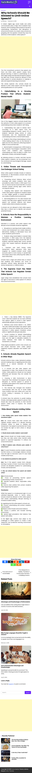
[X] (10, 561)
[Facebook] (5, 561)
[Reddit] (16, 561)
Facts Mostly (15, 769)
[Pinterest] (27, 561)
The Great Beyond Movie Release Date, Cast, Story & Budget (20, 740)
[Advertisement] (16, 52)
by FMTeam (4, 21)
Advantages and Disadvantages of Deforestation (15, 602)
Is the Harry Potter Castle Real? (19, 752)
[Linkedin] (21, 561)
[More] (18, 564)
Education (3, 10)
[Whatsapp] (13, 564)
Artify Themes (10, 771)
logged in (11, 684)
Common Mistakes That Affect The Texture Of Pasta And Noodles (20, 746)
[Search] (29, 6)
